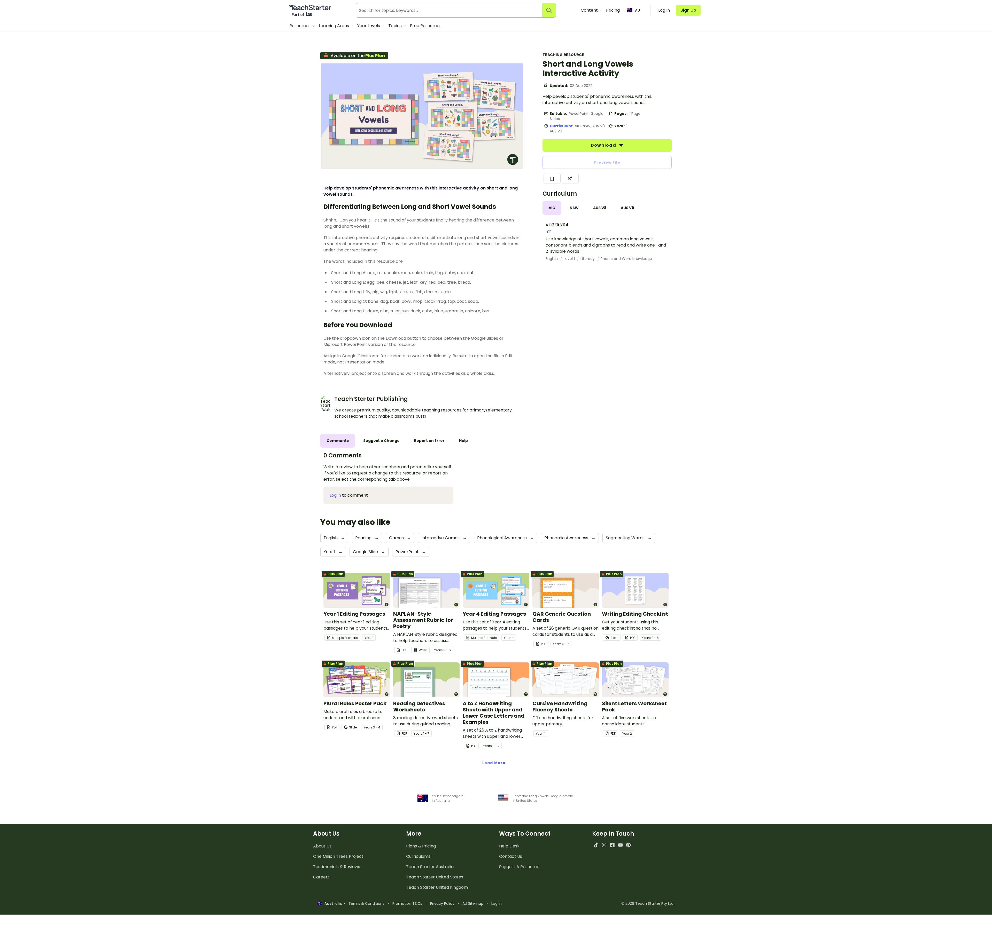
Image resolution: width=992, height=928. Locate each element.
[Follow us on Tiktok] (596, 845)
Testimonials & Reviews (336, 867)
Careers (321, 877)
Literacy (588, 258)
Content (590, 10)
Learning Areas (334, 26)
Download (604, 145)
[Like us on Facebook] (612, 845)
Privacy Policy (442, 903)
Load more (494, 762)
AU (637, 10)
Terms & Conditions (366, 903)
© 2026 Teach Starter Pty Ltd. (647, 903)
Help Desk (509, 846)
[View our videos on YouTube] (620, 845)
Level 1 (570, 258)
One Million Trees (338, 856)
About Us (322, 846)
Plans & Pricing (421, 846)
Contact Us (510, 856)
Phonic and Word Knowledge (626, 258)
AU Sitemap (472, 903)
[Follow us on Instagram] (604, 845)
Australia (332, 903)
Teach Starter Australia (430, 867)
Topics (395, 26)
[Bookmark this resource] (552, 178)
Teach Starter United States (434, 877)
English (552, 258)
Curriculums (418, 856)
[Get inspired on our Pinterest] (628, 845)
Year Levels (369, 26)
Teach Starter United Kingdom (437, 887)
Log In (496, 903)
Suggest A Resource (519, 867)
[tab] (551, 208)
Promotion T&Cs (407, 903)
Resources (300, 26)
